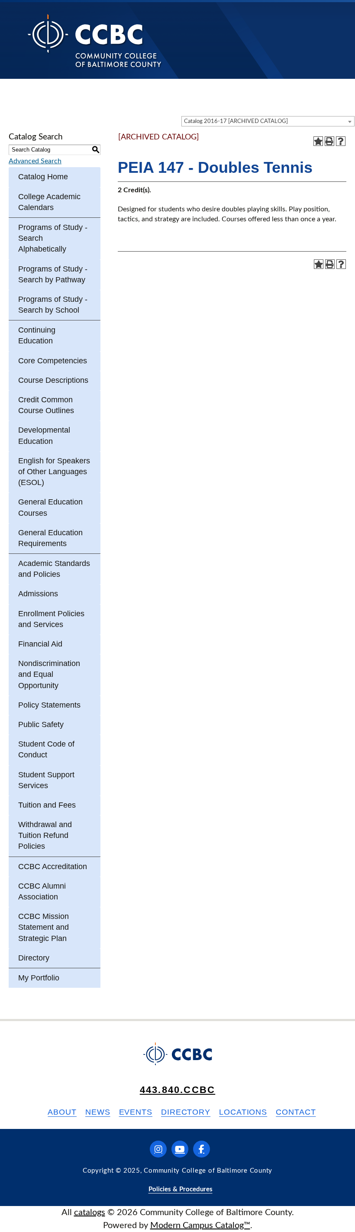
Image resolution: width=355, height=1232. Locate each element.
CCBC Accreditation (52, 866)
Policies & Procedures (180, 1189)
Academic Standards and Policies (54, 569)
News (97, 1112)
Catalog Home (43, 176)
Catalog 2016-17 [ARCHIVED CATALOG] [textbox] (236, 121)
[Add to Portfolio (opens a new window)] (318, 141)
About (62, 1112)
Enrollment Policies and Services (51, 619)
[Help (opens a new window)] (340, 141)
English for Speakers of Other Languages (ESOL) (54, 471)
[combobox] (268, 121)
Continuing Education (36, 335)
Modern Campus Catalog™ (200, 1225)
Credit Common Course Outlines (46, 405)
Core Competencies (52, 360)
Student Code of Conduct (46, 749)
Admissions (38, 593)
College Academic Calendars (49, 202)
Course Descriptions (53, 380)
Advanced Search (35, 161)
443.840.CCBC (177, 1089)
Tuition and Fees (47, 805)
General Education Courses (50, 507)
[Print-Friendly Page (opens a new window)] (329, 141)
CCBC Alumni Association (42, 891)
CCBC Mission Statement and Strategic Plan (43, 927)
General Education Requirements (50, 538)
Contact (296, 1112)
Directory (33, 958)
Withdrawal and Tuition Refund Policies (45, 835)
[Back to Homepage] (94, 40)
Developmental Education (44, 435)
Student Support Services (46, 780)
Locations (243, 1112)
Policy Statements (49, 705)
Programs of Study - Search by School (52, 304)
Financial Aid (40, 644)
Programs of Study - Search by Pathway (52, 274)
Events (135, 1112)
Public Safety (41, 724)
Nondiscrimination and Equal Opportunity (49, 674)
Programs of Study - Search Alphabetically (52, 238)
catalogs (89, 1212)
